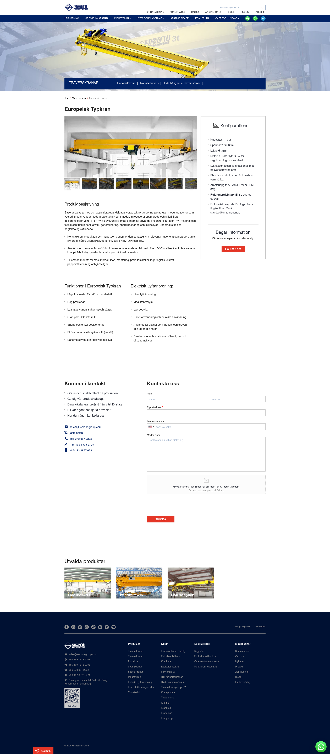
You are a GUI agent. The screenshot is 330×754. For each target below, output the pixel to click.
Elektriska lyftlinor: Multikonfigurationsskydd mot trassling (174, 656)
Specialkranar (135, 671)
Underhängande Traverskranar (181, 83)
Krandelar (166, 713)
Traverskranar (79, 98)
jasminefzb (76, 433)
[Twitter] (80, 627)
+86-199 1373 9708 (82, 444)
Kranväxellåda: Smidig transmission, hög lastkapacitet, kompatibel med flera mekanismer (173, 651)
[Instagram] (100, 627)
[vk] (113, 627)
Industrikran (134, 676)
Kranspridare (168, 692)
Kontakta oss (177, 12)
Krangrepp (167, 718)
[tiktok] (93, 627)
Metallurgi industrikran (206, 666)
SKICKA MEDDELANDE (161, 519)
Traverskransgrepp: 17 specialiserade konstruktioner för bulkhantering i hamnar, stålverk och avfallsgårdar (174, 687)
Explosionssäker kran (205, 656)
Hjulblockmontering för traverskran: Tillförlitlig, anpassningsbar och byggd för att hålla (173, 682)
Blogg (245, 12)
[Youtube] (87, 627)
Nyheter (259, 12)
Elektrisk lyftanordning (140, 682)
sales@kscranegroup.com (85, 427)
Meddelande (154, 434)
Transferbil (134, 692)
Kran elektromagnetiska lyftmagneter (141, 687)
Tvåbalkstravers (149, 83)
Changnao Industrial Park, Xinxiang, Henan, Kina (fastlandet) (86, 681)
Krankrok (166, 707)
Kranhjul (165, 702)
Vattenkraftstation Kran (206, 661)
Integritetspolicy (242, 626)
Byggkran (199, 651)
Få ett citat (233, 248)
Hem (66, 98)
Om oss (195, 12)
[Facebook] (66, 627)
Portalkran (133, 661)
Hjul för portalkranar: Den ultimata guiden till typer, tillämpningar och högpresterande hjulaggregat (173, 676)
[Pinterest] (107, 627)
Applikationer (213, 12)
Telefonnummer (155, 421)
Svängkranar (135, 666)
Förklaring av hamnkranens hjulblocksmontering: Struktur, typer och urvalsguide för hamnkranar (172, 671)
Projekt (231, 12)
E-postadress (155, 407)
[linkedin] (73, 627)
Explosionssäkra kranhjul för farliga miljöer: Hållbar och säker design (171, 666)
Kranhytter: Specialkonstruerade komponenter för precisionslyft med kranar (172, 661)
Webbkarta (260, 626)
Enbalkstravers (126, 83)
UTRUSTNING (71, 18)
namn (150, 393)
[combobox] (151, 427)
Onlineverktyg (155, 12)
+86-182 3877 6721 (82, 450)
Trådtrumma (167, 697)
